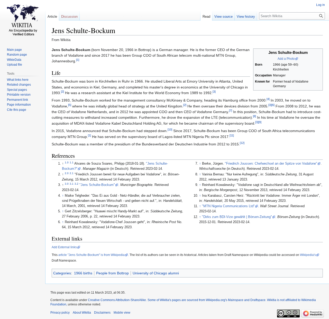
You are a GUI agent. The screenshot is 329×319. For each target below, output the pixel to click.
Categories (62, 273)
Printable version (19, 94)
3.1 (72, 183)
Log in (320, 5)
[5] (69, 104)
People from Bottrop (112, 273)
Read (206, 16)
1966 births (83, 273)
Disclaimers (102, 312)
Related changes (19, 84)
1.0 (67, 162)
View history (246, 16)
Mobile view (122, 312)
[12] (242, 142)
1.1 (72, 162)
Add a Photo (286, 59)
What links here (18, 80)
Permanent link (17, 100)
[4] (268, 99)
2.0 (67, 173)
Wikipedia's (308, 255)
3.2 (76, 183)
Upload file (14, 64)
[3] (214, 91)
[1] (77, 60)
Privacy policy (60, 312)
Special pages (17, 90)
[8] (254, 116)
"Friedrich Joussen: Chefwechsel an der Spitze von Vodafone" (271, 163)
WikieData (14, 60)
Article (52, 16)
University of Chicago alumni (156, 273)
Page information (19, 104)
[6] (273, 104)
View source (223, 16)
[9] (259, 122)
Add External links (64, 247)
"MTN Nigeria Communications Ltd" (228, 206)
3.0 (67, 183)
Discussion (69, 16)
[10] (170, 129)
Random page (17, 54)
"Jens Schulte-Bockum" (97, 185)
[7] (230, 110)
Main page (14, 50)
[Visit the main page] (22, 20)
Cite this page (16, 110)
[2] (62, 91)
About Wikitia (82, 312)
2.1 (72, 173)
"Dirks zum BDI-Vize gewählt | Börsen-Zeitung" (237, 217)
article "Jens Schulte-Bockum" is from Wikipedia (91, 255)
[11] (232, 135)
